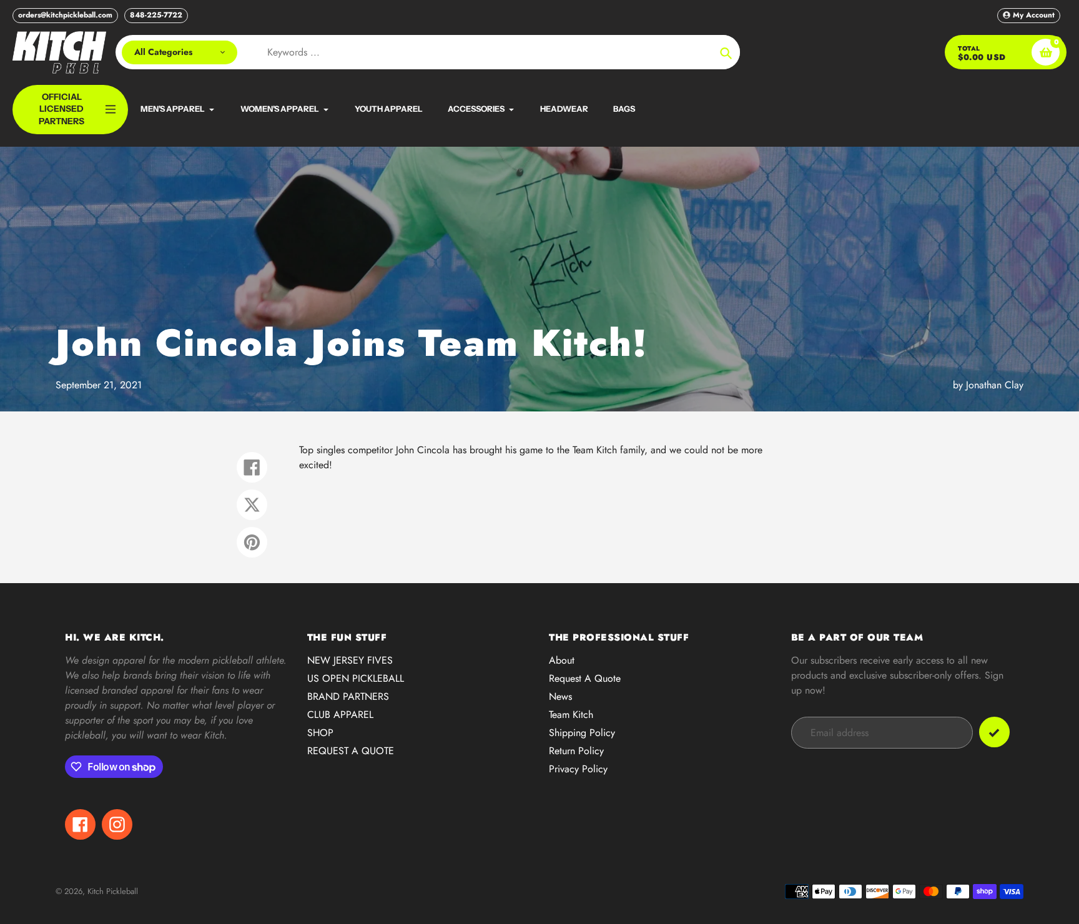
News (560, 696)
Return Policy (576, 751)
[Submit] (994, 732)
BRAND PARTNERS (348, 696)
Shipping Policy (582, 732)
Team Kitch (571, 714)
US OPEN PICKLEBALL (355, 678)
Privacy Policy (578, 769)
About (561, 660)
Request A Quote (585, 678)
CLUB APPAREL (340, 714)
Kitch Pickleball (112, 891)
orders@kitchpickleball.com (65, 15)
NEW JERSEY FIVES (350, 660)
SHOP (320, 732)
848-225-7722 (156, 15)
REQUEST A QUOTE (350, 751)
